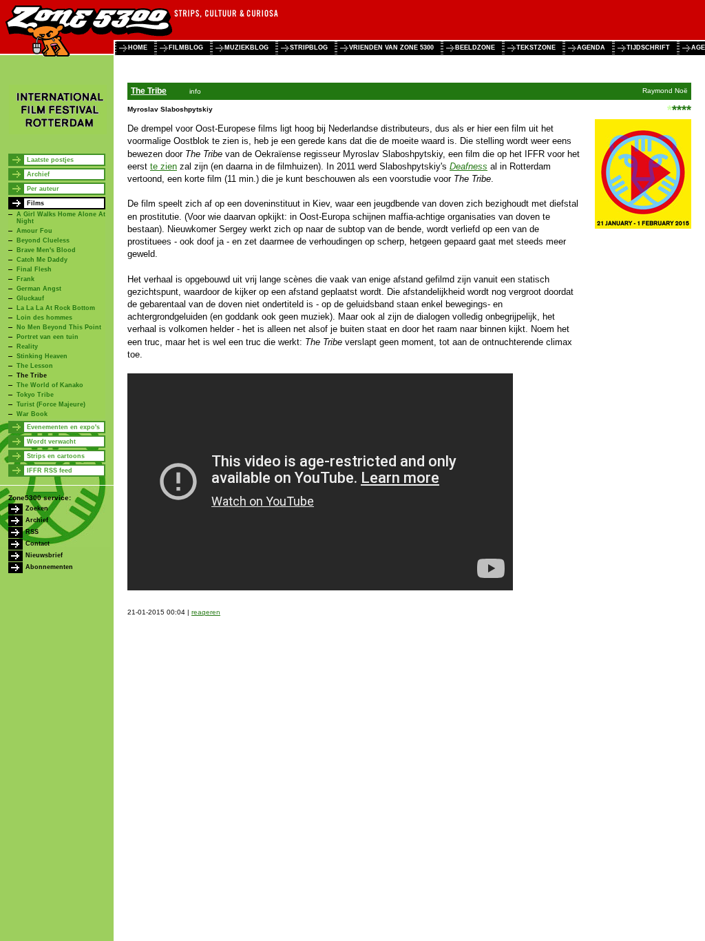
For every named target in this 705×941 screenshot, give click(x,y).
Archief (38, 174)
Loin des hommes (44, 317)
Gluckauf (30, 298)
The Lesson (35, 365)
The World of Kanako (50, 385)
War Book (32, 414)
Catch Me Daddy (42, 259)
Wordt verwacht (51, 441)
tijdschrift (648, 47)
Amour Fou (34, 230)
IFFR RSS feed (49, 470)
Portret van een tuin (47, 336)
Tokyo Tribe (35, 394)
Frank (25, 279)
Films (35, 203)
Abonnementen (49, 566)
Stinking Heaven (42, 356)
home (137, 47)
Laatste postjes (50, 159)
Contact (37, 543)
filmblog (186, 47)
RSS (32, 531)
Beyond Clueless (43, 240)
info (195, 91)
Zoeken (36, 508)
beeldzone (475, 47)
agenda (591, 47)
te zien (163, 166)
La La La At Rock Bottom (56, 307)
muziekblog (246, 47)
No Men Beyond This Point (59, 327)
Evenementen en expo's (63, 427)
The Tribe (32, 375)
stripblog (309, 47)
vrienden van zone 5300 (391, 47)
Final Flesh (34, 269)
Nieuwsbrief (44, 555)
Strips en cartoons (56, 456)
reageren (205, 612)
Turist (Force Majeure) (51, 404)
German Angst (39, 288)
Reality (27, 346)
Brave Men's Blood (46, 250)
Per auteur (43, 188)
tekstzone (536, 47)
